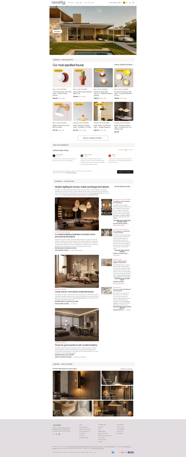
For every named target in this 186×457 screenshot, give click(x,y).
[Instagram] (56, 434)
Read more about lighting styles (122, 279)
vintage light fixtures (93, 194)
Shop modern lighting (62, 250)
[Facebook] (53, 434)
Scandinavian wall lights (73, 446)
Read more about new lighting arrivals (122, 307)
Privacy (91, 452)
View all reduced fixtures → (123, 64)
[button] (126, 2)
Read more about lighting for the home (66, 301)
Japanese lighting (67, 194)
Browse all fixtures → (125, 171)
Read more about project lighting (122, 251)
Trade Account (120, 427)
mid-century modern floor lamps (96, 446)
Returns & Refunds (102, 433)
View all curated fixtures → (93, 138)
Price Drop (81, 435)
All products (128, 309)
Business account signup (121, 253)
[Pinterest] (59, 434)
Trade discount (116, 255)
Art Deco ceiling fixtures (110, 446)
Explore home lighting (62, 303)
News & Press (120, 431)
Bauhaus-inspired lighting (78, 194)
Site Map (100, 441)
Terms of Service (102, 439)
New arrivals (74, 303)
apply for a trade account (98, 448)
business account (71, 353)
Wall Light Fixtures (83, 427)
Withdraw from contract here (104, 435)
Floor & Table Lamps (84, 431)
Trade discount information (80, 356)
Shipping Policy (101, 431)
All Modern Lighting (83, 437)
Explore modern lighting (122, 186)
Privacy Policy (101, 437)
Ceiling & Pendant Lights (85, 429)
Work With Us (120, 433)
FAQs (99, 429)
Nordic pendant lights (83, 446)
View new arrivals (119, 309)
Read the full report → (72, 172)
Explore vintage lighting (120, 223)
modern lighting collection (96, 193)
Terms (95, 452)
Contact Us (100, 427)
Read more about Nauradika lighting (66, 248)
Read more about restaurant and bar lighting (122, 221)
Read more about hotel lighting (64, 354)
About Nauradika (121, 429)
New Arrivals (57, 31)
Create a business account (76, 250)
